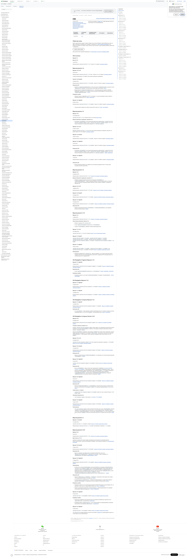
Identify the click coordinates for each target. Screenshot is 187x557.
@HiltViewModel (91, 455)
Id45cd (88, 97)
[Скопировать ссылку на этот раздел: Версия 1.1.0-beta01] (83, 236)
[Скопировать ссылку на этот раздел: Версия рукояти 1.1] (85, 417)
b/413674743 (92, 97)
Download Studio (132, 541)
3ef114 (112, 275)
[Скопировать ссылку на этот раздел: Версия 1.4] (79, 58)
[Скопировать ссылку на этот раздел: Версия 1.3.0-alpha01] (83, 155)
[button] (6, 14)
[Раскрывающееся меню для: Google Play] (38, 1)
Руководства (8, 6)
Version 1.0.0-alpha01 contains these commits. (100, 510)
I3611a (105, 88)
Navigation (97, 397)
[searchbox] (6, 9)
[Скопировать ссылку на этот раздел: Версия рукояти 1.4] (85, 68)
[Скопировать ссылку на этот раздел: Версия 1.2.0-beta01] (83, 193)
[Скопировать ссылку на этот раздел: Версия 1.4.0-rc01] (82, 70)
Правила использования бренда (31, 554)
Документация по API (132, 540)
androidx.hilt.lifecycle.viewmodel (78, 22)
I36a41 (107, 481)
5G (43, 544)
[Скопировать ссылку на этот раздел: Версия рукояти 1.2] (85, 170)
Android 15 (102, 540)
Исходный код (16, 541)
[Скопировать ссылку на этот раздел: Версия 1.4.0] (79, 60)
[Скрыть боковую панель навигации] (12, 555)
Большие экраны (74, 537)
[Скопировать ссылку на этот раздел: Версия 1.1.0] (79, 215)
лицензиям (91, 518)
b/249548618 (106, 271)
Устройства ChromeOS (75, 540)
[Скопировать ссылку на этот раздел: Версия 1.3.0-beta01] (83, 134)
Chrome (31, 550)
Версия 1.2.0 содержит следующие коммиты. (99, 176)
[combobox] (160, 1)
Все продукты (50, 550)
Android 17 (102, 537)
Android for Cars (74, 541)
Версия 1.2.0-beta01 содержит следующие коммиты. (104, 197)
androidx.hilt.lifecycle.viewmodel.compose (79, 23)
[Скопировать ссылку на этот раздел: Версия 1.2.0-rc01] (82, 186)
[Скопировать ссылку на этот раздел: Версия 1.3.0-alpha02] (83, 141)
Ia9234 (113, 412)
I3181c (98, 486)
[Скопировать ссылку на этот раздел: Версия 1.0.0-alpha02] (83, 376)
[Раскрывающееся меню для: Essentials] (15, 1)
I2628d (99, 374)
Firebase (35, 550)
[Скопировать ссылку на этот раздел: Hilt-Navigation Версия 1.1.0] (89, 280)
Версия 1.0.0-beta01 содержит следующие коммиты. (104, 449)
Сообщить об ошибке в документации (164, 538)
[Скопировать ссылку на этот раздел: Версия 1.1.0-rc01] (82, 229)
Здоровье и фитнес (46, 540)
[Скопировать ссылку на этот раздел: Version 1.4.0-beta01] (83, 79)
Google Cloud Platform (42, 550)
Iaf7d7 (83, 356)
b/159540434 (102, 486)
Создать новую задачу (78, 49)
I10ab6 (102, 271)
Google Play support (161, 540)
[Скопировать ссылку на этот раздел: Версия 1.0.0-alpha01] (83, 400)
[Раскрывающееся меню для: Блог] (45, 1)
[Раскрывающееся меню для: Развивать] (31, 1)
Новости (15, 543)
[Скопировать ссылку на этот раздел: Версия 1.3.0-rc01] (82, 126)
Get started (3, 3)
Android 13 (102, 543)
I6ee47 (104, 312)
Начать (182, 14)
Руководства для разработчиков (134, 538)
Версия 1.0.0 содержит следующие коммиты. (99, 436)
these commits (98, 117)
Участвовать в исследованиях (163, 541)
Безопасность (16, 540)
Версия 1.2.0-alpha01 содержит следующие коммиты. (104, 203)
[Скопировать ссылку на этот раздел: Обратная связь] (83, 41)
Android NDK (131, 543)
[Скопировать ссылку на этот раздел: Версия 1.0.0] (79, 318)
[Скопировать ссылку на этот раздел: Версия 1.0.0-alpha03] (83, 359)
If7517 (89, 92)
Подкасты (15, 546)
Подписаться (174, 554)
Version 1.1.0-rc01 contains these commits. (98, 233)
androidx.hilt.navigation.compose (78, 25)
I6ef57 (76, 388)
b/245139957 (108, 312)
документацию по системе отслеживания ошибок (100, 51)
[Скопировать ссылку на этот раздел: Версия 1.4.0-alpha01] (83, 100)
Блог (43, 1)
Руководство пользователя (101, 18)
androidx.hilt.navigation (76, 24)
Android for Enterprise (17, 538)
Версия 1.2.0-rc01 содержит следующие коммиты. (102, 190)
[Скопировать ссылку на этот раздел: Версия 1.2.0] (79, 172)
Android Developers (75, 15)
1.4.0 (82, 36)
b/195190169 (111, 271)
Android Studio (179, 1)
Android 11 (102, 546)
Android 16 (102, 538)
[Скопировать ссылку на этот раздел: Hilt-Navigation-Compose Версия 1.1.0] (95, 299)
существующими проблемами (102, 44)
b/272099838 (77, 276)
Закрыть (176, 14)
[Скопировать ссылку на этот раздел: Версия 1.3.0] (79, 113)
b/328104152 (110, 152)
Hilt (100, 440)
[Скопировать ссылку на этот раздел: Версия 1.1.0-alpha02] (83, 262)
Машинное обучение (46, 538)
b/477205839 (105, 107)
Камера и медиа (45, 541)
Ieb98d (87, 208)
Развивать (28, 1)
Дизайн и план (20, 1)
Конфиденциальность (46, 543)
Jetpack (9, 3)
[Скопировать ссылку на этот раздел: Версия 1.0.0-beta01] (83, 346)
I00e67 (107, 473)
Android (15, 537)
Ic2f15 (94, 478)
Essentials (12, 1)
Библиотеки (21, 6)
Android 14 (102, 541)
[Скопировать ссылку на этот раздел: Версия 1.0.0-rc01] (82, 338)
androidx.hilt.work (75, 28)
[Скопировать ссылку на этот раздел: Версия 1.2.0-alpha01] (83, 200)
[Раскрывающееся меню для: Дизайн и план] (23, 1)
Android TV (73, 543)
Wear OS (73, 538)
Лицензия (24, 554)
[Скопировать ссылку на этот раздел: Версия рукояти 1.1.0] (86, 213)
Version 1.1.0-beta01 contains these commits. (99, 423)
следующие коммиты (104, 64)
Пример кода (108, 18)
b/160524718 (96, 503)
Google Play (35, 1)
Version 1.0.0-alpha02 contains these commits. (100, 495)
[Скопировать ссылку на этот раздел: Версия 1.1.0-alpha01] (83, 244)
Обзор (2, 6)
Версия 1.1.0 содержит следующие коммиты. (99, 219)
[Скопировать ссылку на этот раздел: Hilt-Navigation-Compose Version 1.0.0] (96, 316)
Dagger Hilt (100, 21)
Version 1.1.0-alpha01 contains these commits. (102, 249)
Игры (44, 537)
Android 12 (102, 544)
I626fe (96, 455)
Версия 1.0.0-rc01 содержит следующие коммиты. (82, 343)
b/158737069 (92, 500)
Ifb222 (106, 152)
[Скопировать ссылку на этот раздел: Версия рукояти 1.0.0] (86, 430)
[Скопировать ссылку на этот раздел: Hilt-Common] (81, 56)
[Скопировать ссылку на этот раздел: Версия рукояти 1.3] (85, 111)
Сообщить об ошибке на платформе (164, 537)
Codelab (112, 18)
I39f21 (101, 107)
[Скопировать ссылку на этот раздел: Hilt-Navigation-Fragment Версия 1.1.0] (95, 260)
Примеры (15, 6)
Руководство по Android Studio (134, 537)
